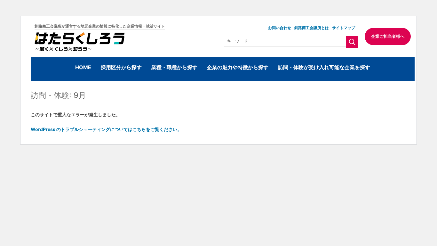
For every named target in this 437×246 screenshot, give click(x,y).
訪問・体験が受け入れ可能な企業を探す (324, 67)
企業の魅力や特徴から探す (237, 67)
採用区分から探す (121, 67)
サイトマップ (343, 27)
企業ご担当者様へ (387, 36)
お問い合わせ (279, 27)
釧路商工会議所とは (311, 27)
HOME (83, 67)
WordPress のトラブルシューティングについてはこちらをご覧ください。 (106, 129)
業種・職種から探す (174, 67)
